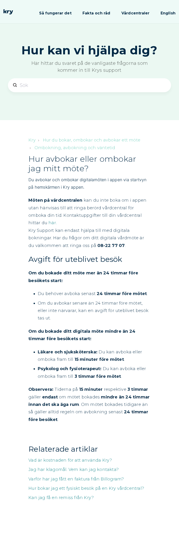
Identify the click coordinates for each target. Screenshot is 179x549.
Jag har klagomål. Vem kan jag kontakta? (73, 469)
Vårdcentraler (135, 13)
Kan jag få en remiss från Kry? (61, 497)
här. (52, 222)
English (168, 13)
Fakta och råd (96, 13)
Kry (32, 140)
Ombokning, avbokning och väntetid (74, 147)
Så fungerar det (55, 13)
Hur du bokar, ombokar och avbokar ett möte (91, 140)
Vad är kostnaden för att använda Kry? (70, 460)
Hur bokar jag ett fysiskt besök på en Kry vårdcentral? (86, 488)
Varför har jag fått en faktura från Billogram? (76, 479)
